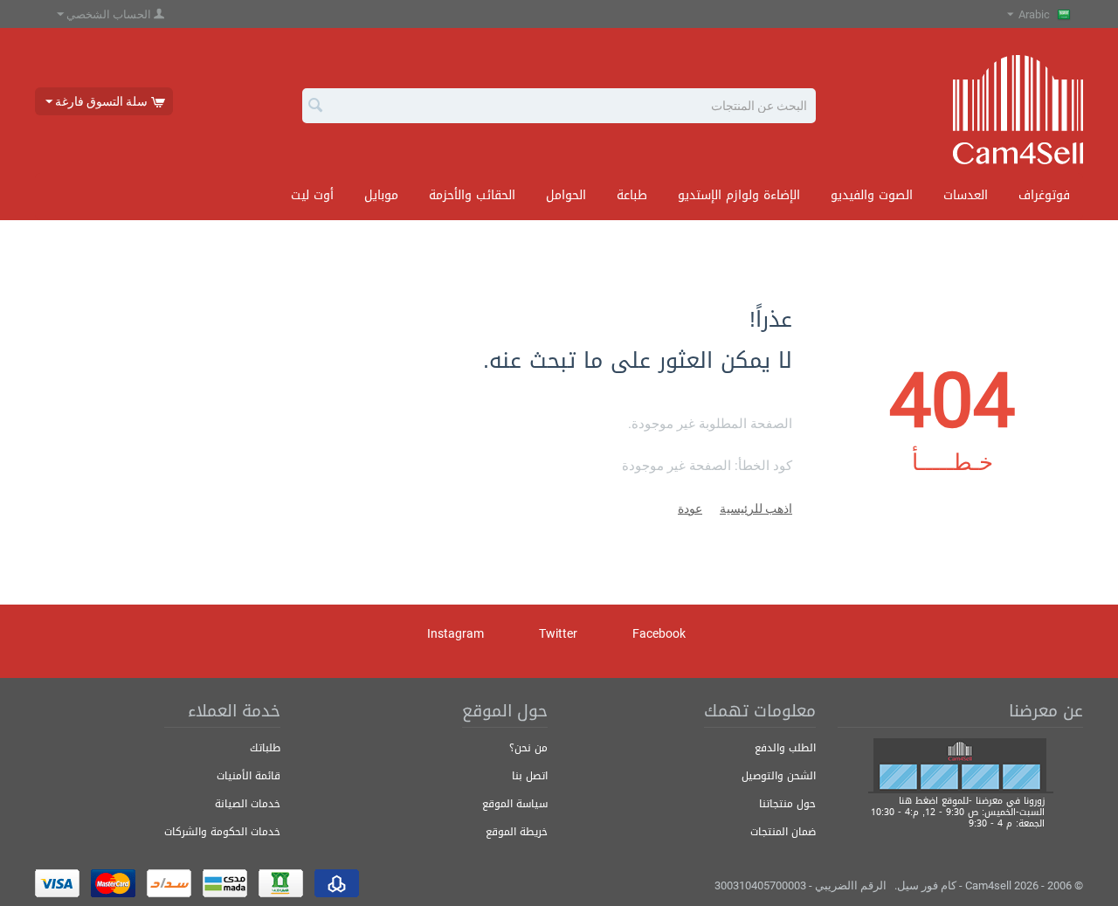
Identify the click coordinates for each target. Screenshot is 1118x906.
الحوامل (566, 195)
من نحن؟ (528, 747)
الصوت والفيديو (872, 195)
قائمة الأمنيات (248, 775)
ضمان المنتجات (783, 831)
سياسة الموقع (515, 803)
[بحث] (315, 106)
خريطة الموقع (517, 831)
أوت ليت (312, 195)
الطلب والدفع (785, 747)
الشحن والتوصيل (779, 775)
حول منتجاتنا (787, 803)
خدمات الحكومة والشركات (222, 831)
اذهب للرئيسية (756, 508)
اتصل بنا (530, 775)
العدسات (965, 195)
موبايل (381, 195)
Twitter (559, 633)
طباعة (632, 195)
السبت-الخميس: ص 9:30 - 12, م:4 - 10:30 (958, 812)
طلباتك (265, 747)
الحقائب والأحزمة (472, 195)
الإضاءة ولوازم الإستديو (739, 195)
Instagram (457, 633)
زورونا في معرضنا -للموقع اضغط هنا (972, 800)
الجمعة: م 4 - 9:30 (1007, 823)
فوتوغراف (1044, 195)
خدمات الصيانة (247, 803)
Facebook (660, 633)
